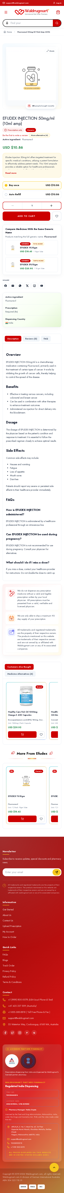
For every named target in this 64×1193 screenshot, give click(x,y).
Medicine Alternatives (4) (20, 673)
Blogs (5, 960)
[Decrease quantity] (12, 205)
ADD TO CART (26, 216)
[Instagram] (19, 1032)
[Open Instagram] (34, 286)
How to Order (9, 937)
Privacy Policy (9, 971)
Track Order (9, 965)
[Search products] (57, 23)
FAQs (5, 954)
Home (9, 32)
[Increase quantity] (51, 205)
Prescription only (15, 130)
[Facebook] (5, 1032)
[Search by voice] (6, 23)
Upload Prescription (12, 926)
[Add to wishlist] (56, 216)
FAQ (46, 338)
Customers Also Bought (19, 666)
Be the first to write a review (15, 135)
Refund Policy (9, 976)
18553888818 (16, 1143)
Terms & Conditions (12, 982)
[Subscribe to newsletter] (57, 872)
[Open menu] (6, 12)
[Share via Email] (13, 286)
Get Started (8, 909)
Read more (10, 173)
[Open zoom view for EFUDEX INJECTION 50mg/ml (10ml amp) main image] (32, 76)
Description (13, 338)
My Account (8, 931)
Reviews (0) (31, 338)
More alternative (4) (39, 135)
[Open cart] (58, 12)
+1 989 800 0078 (18, 1147)
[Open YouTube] (42, 286)
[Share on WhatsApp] (20, 286)
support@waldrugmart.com (21, 1139)
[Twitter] (12, 1032)
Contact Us (8, 920)
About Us (7, 915)
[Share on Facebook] (6, 286)
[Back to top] (54, 1167)
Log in (58, 3)
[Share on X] (27, 286)
